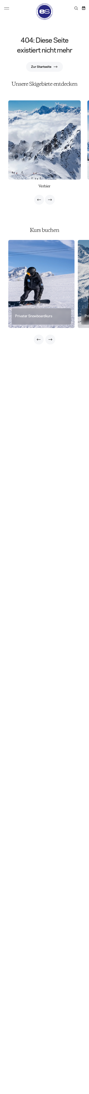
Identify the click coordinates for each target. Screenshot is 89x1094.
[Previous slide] (39, 200)
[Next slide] (50, 200)
